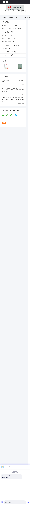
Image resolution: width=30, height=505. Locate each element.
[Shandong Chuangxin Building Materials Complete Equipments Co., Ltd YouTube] (7, 2)
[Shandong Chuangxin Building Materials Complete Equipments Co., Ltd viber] (4, 118)
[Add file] (2, 502)
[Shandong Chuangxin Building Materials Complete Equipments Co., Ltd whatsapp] (8, 115)
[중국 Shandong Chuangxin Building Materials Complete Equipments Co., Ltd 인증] (6, 66)
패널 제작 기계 (6, 55)
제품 (9, 11)
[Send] (27, 502)
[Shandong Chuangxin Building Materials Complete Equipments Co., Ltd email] (4, 115)
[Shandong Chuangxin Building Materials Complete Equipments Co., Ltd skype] (17, 115)
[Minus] (28, 467)
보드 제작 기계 (6, 48)
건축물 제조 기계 (13, 17)
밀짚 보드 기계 (6, 35)
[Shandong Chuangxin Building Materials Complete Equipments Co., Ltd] (15, 7)
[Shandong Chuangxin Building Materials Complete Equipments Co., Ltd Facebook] (3, 2)
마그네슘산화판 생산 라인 (9, 45)
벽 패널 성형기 (6, 32)
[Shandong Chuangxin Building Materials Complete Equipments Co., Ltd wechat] (12, 115)
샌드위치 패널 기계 (7, 38)
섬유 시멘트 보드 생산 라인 (9, 28)
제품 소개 (5, 17)
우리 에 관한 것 (22, 11)
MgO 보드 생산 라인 (7, 25)
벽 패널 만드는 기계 (7, 52)
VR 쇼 (14, 11)
